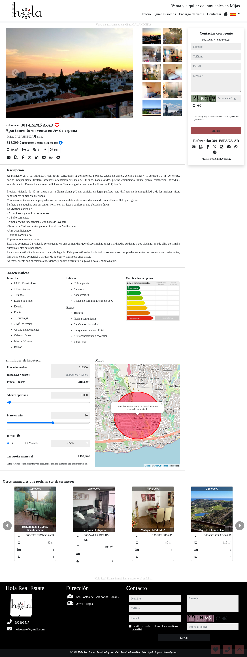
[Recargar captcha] (194, 105)
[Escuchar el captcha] (199, 105)
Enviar (216, 130)
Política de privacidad (108, 652)
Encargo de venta (191, 14)
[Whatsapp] (51, 157)
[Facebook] (23, 157)
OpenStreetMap (161, 465)
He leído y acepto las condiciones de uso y (217, 118)
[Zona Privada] (226, 14)
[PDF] (16, 157)
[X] (30, 157)
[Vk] (44, 157)
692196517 (208, 39)
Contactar (214, 14)
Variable (33, 443)
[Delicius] (37, 157)
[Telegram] (58, 157)
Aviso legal (147, 652)
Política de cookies (130, 652)
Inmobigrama (170, 652)
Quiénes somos (165, 14)
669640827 (223, 39)
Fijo (12, 443)
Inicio (146, 14)
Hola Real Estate (87, 652)
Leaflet (147, 465)
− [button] (100, 374)
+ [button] (100, 368)
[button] (7, 525)
